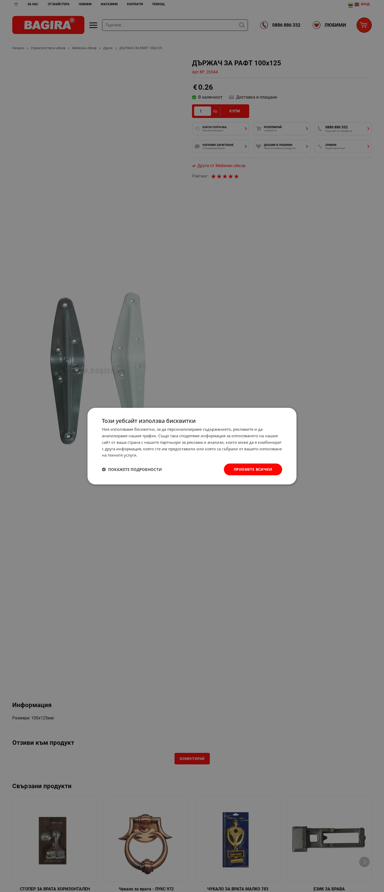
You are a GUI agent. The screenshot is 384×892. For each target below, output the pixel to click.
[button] (132, 469)
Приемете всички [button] (253, 469)
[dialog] (192, 446)
